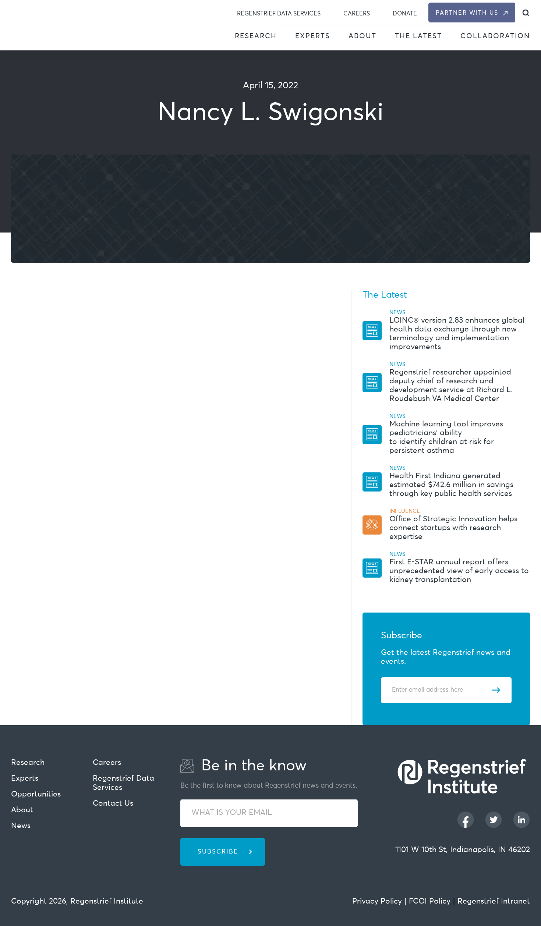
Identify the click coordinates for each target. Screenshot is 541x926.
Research (256, 36)
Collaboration (495, 36)
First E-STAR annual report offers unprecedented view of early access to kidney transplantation (459, 571)
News (21, 826)
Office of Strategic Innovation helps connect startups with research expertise (453, 528)
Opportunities (36, 794)
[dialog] (525, 12)
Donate (405, 14)
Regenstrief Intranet (493, 901)
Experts (312, 36)
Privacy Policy (377, 901)
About (362, 36)
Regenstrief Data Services (279, 14)
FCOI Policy (429, 901)
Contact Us (113, 804)
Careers (356, 14)
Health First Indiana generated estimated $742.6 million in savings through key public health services (451, 485)
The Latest (418, 36)
